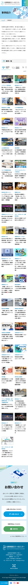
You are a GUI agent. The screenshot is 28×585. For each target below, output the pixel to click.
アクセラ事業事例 (17, 67)
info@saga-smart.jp (20, 560)
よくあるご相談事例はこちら (17, 536)
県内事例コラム (7, 67)
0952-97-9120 (9, 560)
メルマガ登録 (4, 583)
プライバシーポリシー (14, 575)
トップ (3, 20)
